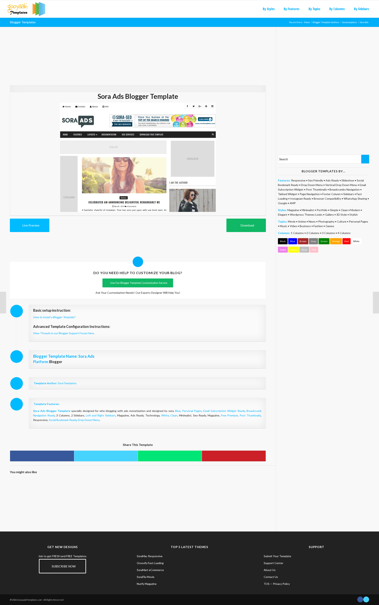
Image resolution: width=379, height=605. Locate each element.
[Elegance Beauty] (25, 493)
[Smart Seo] (217, 493)
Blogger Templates (23, 22)
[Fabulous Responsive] (57, 493)
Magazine (293, 210)
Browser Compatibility (327, 198)
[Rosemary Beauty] (89, 493)
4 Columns (344, 233)
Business (305, 226)
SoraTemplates (67, 383)
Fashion (318, 226)
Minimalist (308, 210)
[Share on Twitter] (106, 456)
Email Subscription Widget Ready (224, 410)
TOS (266, 583)
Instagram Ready (300, 198)
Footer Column (331, 194)
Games (330, 226)
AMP (293, 203)
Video (293, 226)
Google (282, 203)
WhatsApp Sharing (355, 198)
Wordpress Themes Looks (306, 214)
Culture (341, 221)
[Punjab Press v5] (185, 493)
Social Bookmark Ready (63, 420)
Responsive (298, 180)
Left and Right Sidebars (101, 415)
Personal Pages (192, 410)
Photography (326, 221)
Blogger (55, 362)
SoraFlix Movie (145, 577)
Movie (292, 221)
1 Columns (297, 233)
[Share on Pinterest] (234, 456)
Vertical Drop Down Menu (341, 185)
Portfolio (322, 210)
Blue (178, 410)
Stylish (353, 214)
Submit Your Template (277, 556)
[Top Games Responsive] (153, 493)
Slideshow (347, 180)
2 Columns (312, 233)
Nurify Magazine (147, 583)
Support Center (273, 563)
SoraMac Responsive (149, 556)
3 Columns (328, 233)
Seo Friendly (315, 180)
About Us (270, 570)
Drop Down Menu (89, 420)
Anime (302, 221)
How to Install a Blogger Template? (54, 317)
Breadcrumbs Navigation (344, 189)
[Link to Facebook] (360, 599)
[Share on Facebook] (42, 456)
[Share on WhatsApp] (170, 456)
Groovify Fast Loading (150, 563)
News (312, 221)
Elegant (282, 214)
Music (283, 226)
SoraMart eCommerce (150, 570)
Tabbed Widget (287, 194)
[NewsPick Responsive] (121, 493)
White (165, 415)
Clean (173, 415)
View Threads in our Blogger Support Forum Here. (64, 333)
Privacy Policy (281, 583)
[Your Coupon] (376, 302)
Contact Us (271, 577)
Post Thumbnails (250, 415)
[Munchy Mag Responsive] (249, 493)
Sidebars (348, 194)
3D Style (341, 214)
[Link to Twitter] (366, 599)
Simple (334, 210)
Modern (355, 210)
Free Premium (229, 415)
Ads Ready (332, 180)
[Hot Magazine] (3, 302)
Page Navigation (310, 194)
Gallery (329, 214)
